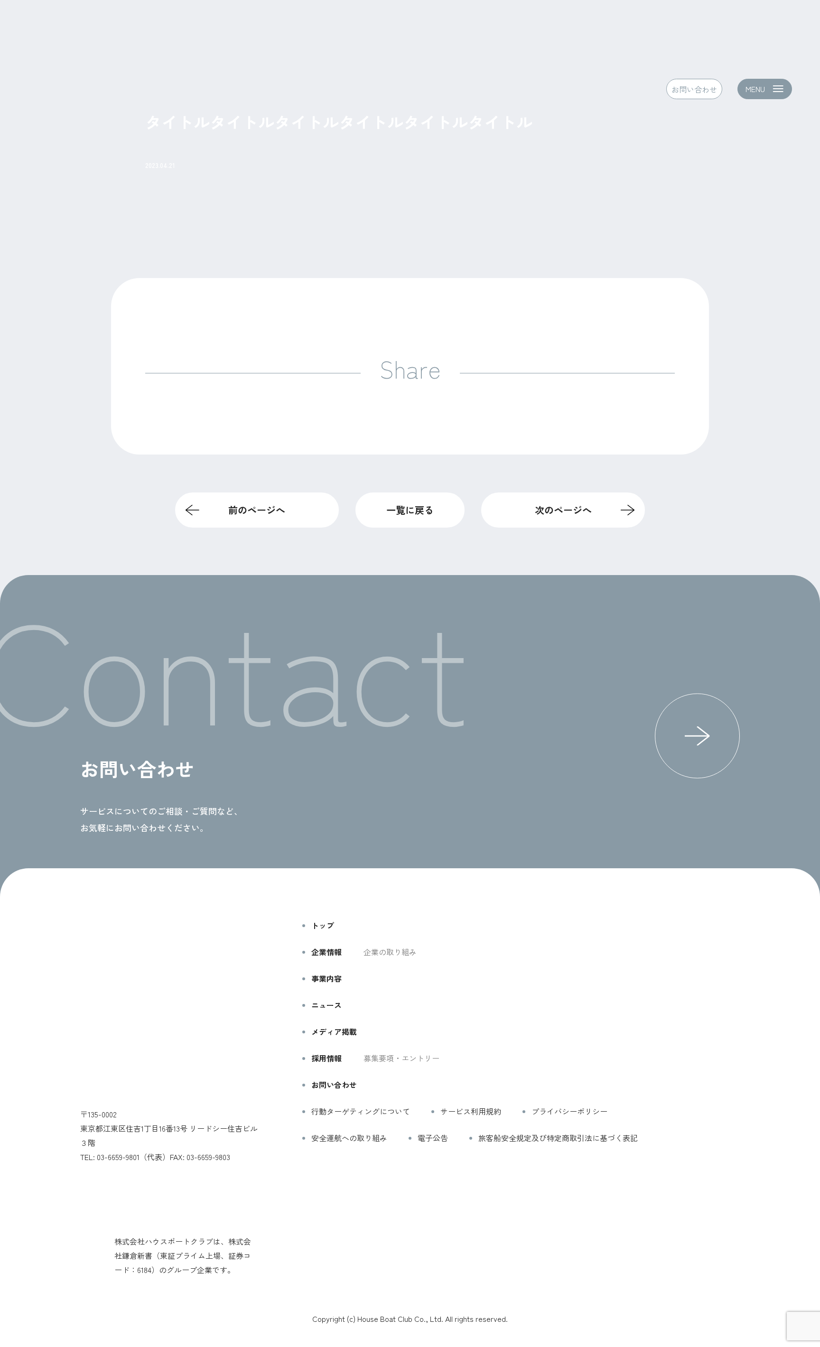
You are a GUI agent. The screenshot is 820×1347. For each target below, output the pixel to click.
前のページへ (256, 510)
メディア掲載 (334, 1031)
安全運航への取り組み (349, 1137)
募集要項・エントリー (401, 1058)
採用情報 (326, 1058)
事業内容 (326, 978)
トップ (322, 925)
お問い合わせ (694, 88)
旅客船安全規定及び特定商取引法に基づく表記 (558, 1137)
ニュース (326, 1005)
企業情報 (326, 951)
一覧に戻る (410, 510)
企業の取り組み (390, 951)
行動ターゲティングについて (360, 1111)
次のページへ (563, 510)
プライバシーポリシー (569, 1111)
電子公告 (433, 1137)
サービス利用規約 (470, 1111)
